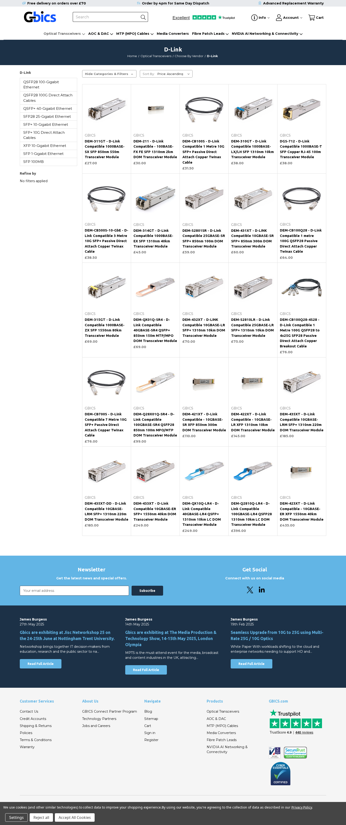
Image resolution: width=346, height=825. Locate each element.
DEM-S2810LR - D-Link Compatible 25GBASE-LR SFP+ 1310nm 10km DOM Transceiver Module (252, 328)
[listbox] (174, 73)
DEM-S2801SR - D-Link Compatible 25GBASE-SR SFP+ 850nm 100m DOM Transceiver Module (203, 238)
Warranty (27, 747)
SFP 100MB (33, 161)
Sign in (149, 733)
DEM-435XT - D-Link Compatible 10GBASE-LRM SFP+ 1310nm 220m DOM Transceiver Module (301, 422)
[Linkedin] (261, 590)
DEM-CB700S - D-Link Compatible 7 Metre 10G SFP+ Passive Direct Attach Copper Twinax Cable (106, 424)
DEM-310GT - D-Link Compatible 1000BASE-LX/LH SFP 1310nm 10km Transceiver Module (252, 149)
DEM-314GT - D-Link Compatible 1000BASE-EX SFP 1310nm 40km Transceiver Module (153, 238)
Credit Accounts (33, 719)
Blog (148, 711)
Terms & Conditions (36, 740)
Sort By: (149, 74)
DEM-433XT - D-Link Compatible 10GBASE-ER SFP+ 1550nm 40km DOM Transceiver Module (154, 511)
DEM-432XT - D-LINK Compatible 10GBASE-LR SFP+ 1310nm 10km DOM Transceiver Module (203, 328)
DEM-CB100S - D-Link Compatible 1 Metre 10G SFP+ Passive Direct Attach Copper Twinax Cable (203, 151)
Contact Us (29, 711)
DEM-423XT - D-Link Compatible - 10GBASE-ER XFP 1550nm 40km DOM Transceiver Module (301, 511)
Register (151, 740)
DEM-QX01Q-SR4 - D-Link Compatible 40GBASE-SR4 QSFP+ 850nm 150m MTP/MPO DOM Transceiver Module (155, 330)
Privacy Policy (301, 807)
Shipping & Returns (36, 726)
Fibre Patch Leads (208, 33)
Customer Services (37, 701)
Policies (26, 733)
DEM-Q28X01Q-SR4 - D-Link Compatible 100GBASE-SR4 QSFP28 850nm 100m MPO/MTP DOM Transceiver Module (155, 424)
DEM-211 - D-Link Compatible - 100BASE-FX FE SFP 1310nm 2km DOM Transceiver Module (155, 149)
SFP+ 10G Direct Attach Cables (44, 135)
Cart (147, 726)
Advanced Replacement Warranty (293, 3)
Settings (16, 817)
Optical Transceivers (62, 33)
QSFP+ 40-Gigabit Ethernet (47, 108)
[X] (250, 590)
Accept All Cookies (75, 817)
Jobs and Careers (96, 726)
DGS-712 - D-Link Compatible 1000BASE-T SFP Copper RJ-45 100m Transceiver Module (301, 149)
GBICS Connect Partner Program (109, 711)
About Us (90, 701)
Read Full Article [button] (41, 664)
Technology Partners (99, 719)
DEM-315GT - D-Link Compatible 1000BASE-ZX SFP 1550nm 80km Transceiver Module (105, 328)
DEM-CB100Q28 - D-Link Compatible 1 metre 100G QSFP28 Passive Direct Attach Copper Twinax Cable (301, 240)
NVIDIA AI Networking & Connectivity (265, 33)
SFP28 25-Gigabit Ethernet (47, 116)
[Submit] (143, 17)
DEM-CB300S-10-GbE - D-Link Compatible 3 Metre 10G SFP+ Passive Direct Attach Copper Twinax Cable (106, 240)
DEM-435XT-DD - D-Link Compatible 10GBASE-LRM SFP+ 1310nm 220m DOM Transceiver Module (106, 511)
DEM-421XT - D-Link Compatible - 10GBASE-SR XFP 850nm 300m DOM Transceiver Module (204, 422)
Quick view (106, 119)
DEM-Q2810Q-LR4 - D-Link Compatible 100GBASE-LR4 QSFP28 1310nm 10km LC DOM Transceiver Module (251, 513)
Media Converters (173, 33)
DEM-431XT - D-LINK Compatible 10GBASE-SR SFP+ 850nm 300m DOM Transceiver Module (252, 238)
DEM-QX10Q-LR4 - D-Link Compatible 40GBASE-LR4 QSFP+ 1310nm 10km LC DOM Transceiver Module (201, 513)
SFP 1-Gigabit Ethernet (43, 153)
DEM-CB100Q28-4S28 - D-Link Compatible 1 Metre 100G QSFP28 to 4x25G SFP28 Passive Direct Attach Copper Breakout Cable (300, 333)
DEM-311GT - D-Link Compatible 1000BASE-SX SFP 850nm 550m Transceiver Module (105, 149)
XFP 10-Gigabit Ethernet (44, 145)
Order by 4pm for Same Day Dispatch (175, 3)
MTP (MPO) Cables (132, 33)
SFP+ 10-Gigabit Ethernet (45, 124)
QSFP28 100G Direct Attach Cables (47, 98)
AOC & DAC (98, 33)
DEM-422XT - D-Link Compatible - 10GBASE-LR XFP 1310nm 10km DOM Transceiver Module (253, 422)
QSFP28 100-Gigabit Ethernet (41, 85)
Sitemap (151, 719)
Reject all (41, 817)
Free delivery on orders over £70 (56, 3)
